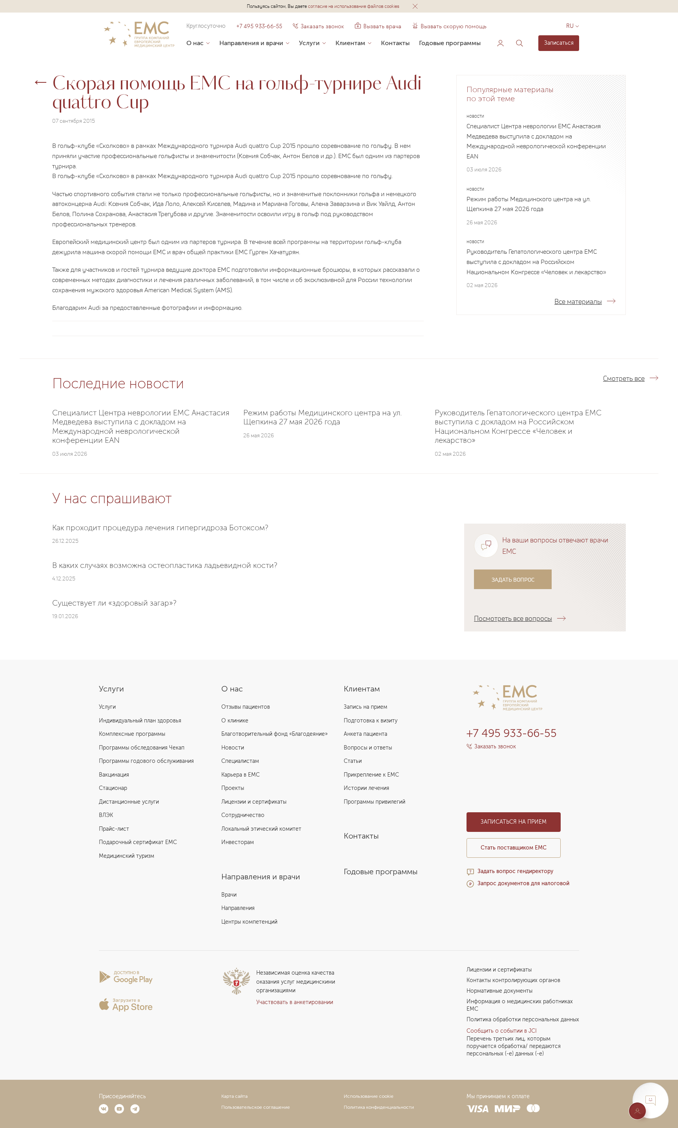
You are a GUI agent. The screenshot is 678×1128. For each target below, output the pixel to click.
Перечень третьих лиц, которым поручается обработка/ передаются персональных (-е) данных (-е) (514, 1046)
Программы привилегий (374, 802)
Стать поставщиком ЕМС (514, 847)
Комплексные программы (132, 734)
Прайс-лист (114, 829)
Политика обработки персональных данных (523, 1019)
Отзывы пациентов (245, 707)
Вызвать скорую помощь (454, 26)
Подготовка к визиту (370, 720)
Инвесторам (237, 842)
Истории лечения (366, 788)
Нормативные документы (499, 991)
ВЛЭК (106, 815)
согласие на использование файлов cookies (353, 6)
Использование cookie (369, 1096)
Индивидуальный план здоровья (140, 720)
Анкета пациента (365, 734)
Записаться (559, 43)
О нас (195, 43)
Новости (232, 747)
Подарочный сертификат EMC (138, 842)
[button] (415, 6)
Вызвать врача (378, 26)
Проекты (232, 788)
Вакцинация (114, 774)
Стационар (113, 788)
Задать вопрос (513, 579)
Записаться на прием (514, 822)
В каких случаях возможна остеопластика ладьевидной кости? (164, 565)
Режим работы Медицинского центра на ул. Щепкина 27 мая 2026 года (529, 204)
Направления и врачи (251, 43)
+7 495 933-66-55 (259, 26)
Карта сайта (234, 1096)
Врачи (229, 894)
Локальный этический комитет (261, 829)
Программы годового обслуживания (146, 761)
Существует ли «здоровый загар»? (114, 603)
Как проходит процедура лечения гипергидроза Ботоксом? (160, 527)
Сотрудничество (242, 815)
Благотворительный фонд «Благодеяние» (274, 734)
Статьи (353, 761)
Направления (238, 908)
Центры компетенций (249, 922)
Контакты (395, 43)
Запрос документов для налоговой (523, 883)
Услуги (309, 43)
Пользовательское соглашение (255, 1107)
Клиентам (350, 43)
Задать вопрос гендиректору (515, 871)
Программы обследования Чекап (141, 747)
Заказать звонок (322, 26)
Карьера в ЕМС (240, 774)
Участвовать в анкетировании (294, 1002)
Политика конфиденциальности (379, 1107)
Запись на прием (365, 707)
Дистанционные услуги (129, 802)
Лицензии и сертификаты (253, 802)
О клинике (234, 720)
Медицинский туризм (126, 856)
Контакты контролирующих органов (513, 980)
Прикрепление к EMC (371, 774)
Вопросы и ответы (368, 747)
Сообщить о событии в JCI (502, 1031)
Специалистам (240, 761)
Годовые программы (450, 43)
